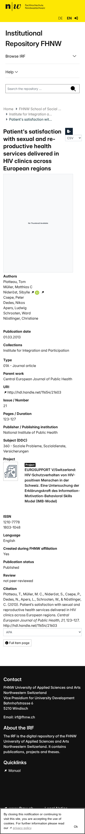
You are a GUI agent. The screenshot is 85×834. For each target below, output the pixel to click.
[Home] (25, 6)
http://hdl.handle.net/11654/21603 (34, 392)
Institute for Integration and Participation (31, 114)
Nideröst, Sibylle (16, 292)
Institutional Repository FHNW (33, 38)
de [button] (60, 18)
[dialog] (42, 821)
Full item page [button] (18, 643)
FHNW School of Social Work (41, 109)
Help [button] (10, 72)
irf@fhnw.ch (25, 717)
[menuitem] (42, 56)
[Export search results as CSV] (69, 131)
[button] (76, 18)
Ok (76, 826)
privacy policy (22, 828)
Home (8, 109)
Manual (14, 770)
